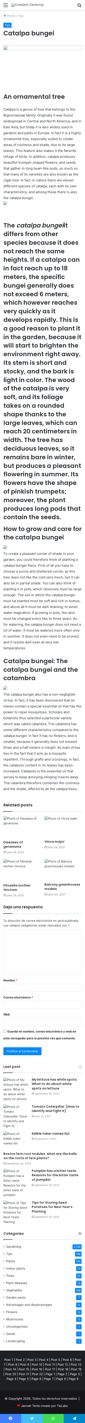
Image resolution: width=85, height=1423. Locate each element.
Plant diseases (16, 1283)
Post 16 (37, 1369)
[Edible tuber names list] (15, 1140)
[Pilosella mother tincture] (22, 870)
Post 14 (10, 1369)
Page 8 (61, 1379)
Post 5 (55, 1359)
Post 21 (24, 1374)
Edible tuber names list (51, 1133)
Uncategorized (16, 1326)
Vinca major (54, 841)
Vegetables (14, 1290)
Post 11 (50, 1364)
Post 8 (12, 1364)
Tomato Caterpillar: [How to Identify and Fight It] (55, 1108)
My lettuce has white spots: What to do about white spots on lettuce (55, 1084)
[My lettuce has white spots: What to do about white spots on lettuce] (15, 1089)
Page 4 (11, 1379)
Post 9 (24, 1364)
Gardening (13, 1246)
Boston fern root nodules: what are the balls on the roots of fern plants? (40, 1156)
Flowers (11, 1312)
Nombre (10, 980)
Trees (10, 1275)
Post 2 (20, 1359)
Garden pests (16, 1297)
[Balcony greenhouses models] (63, 869)
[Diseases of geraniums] (22, 827)
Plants (10, 1261)
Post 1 (8, 1359)
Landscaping (15, 1341)
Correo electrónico (18, 997)
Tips (21, 15)
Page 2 (62, 1374)
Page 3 (75, 1374)
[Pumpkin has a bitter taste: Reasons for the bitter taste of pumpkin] (15, 1183)
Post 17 (50, 1369)
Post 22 (37, 1374)
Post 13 (76, 1364)
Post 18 (63, 1369)
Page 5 (24, 1379)
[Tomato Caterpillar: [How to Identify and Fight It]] (15, 1116)
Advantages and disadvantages (29, 1305)
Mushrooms (14, 1319)
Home (10, 15)
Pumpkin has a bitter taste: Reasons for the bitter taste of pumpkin (55, 1175)
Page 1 (50, 1374)
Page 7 (48, 1379)
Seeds (10, 1334)
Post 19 (76, 1369)
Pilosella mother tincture (17, 887)
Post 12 (63, 1364)
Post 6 (67, 1359)
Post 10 (37, 1364)
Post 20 (10, 1374)
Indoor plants (15, 1268)
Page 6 (36, 1379)
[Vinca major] (63, 826)
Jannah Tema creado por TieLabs (44, 1406)
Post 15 (24, 1369)
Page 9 (73, 1379)
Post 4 (43, 1359)
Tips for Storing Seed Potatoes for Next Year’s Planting (52, 1207)
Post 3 (31, 1359)
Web (6, 1014)
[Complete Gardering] (27, 5)
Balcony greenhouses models (62, 886)
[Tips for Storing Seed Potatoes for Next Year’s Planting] (15, 1212)
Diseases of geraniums (13, 844)
